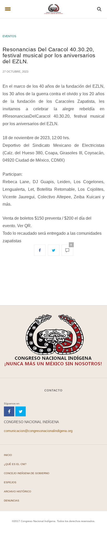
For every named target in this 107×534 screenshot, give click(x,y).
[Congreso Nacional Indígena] (53, 9)
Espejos (10, 482)
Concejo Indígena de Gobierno (26, 473)
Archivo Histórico (17, 491)
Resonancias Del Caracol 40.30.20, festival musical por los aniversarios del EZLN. (49, 55)
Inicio (8, 455)
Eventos (9, 36)
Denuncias (11, 500)
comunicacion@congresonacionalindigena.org (38, 431)
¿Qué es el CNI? (15, 464)
